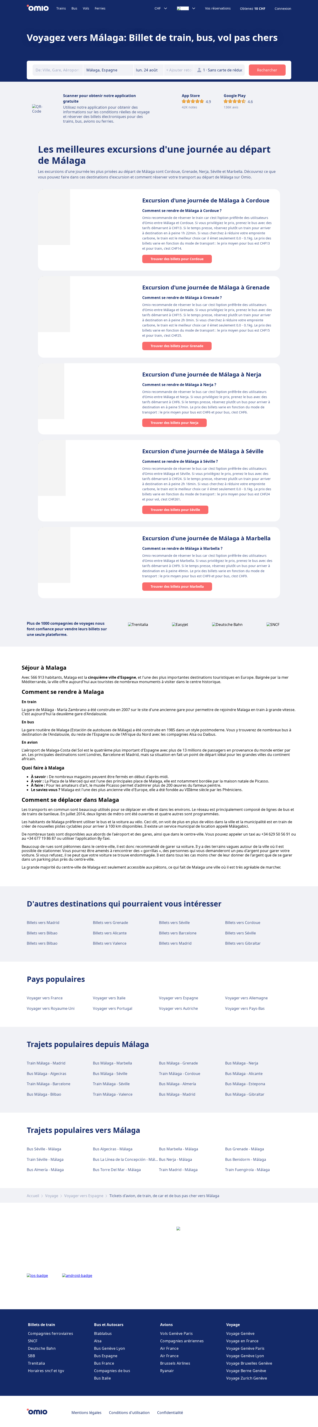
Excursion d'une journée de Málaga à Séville (203, 451)
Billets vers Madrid (43, 922)
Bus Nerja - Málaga (175, 1159)
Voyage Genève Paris (245, 1348)
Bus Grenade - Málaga (244, 1149)
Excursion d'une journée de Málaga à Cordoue (205, 200)
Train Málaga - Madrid (46, 1063)
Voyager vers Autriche (178, 1008)
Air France (169, 1348)
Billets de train (41, 1324)
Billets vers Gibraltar (243, 943)
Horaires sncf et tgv (46, 1370)
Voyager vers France (45, 998)
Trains (61, 8)
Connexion (283, 8)
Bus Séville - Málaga (44, 1149)
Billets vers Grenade (110, 922)
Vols (86, 8)
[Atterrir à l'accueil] (41, 8)
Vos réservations (218, 8)
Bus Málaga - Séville (110, 1073)
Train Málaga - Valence (112, 1094)
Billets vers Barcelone (177, 933)
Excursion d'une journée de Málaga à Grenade (206, 287)
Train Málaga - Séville (111, 1083)
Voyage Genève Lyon (245, 1355)
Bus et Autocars (108, 1324)
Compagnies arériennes (182, 1340)
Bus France (104, 1363)
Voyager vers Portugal (112, 1008)
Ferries (100, 8)
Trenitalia (36, 1363)
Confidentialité (170, 1412)
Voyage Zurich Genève (246, 1378)
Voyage (51, 1195)
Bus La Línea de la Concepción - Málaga (127, 1159)
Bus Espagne (105, 1355)
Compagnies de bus (112, 1370)
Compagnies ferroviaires (50, 1333)
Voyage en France (242, 1340)
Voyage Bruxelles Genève (249, 1363)
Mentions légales (86, 1412)
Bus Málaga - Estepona (245, 1083)
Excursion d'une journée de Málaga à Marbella (206, 538)
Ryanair (167, 1370)
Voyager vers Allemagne (246, 998)
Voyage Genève (240, 1333)
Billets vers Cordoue (242, 922)
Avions (166, 1324)
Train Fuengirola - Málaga (247, 1169)
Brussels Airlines (175, 1363)
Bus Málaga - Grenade (178, 1063)
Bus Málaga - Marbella (112, 1063)
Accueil (33, 1195)
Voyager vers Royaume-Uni (50, 1008)
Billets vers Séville (174, 922)
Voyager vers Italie (109, 998)
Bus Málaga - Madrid (177, 1094)
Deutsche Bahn (42, 1348)
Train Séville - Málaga (45, 1159)
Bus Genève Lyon (109, 1348)
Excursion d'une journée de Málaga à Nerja (201, 374)
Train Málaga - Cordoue (179, 1073)
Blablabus (103, 1333)
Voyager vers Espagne (178, 998)
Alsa (97, 1340)
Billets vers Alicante (110, 933)
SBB (31, 1355)
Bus (74, 8)
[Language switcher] (186, 8)
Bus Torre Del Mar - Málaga (117, 1169)
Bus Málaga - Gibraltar (244, 1094)
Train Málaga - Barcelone (48, 1083)
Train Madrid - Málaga (178, 1169)
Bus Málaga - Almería (177, 1083)
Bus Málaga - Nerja (241, 1063)
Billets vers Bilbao (42, 933)
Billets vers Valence (109, 943)
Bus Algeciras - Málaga (112, 1149)
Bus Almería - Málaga (45, 1169)
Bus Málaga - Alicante (244, 1073)
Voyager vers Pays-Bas (245, 1008)
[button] (149, 70)
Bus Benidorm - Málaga (245, 1159)
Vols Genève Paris (176, 1333)
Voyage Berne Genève (246, 1370)
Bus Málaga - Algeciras (46, 1073)
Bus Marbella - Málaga (178, 1149)
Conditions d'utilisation (129, 1412)
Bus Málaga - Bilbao (44, 1094)
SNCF (32, 1340)
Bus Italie (102, 1378)
